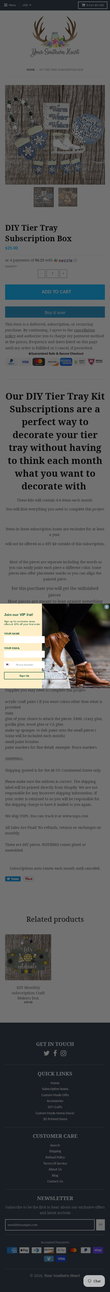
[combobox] (9, 665)
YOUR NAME (12, 633)
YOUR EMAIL (12, 648)
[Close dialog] (106, 606)
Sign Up (24, 675)
